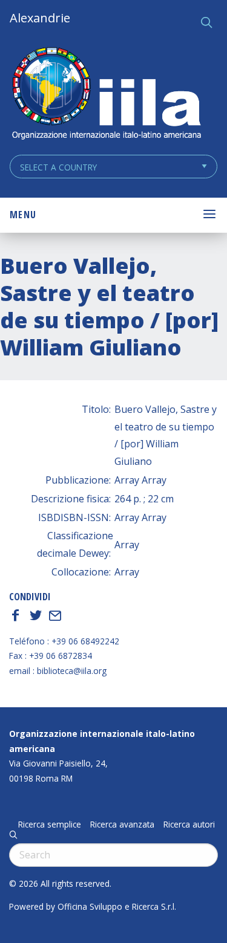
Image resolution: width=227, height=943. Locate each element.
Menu (23, 214)
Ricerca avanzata (122, 824)
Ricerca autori (189, 824)
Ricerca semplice (49, 824)
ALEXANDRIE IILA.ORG (106, 94)
